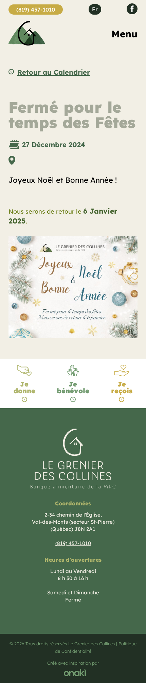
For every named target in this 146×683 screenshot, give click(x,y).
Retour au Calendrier (53, 72)
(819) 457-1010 (35, 9)
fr (95, 9)
